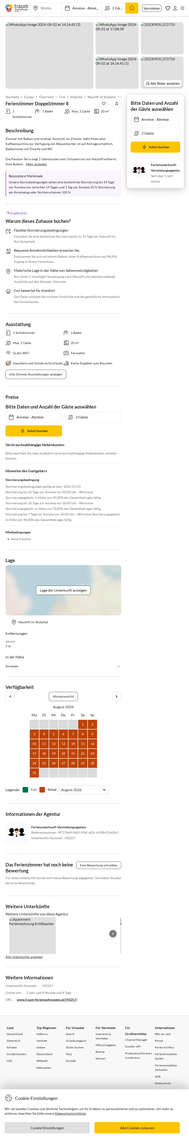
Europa (29, 97)
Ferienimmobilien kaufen (166, 1056)
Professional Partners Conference (138, 1055)
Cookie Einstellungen (47, 1128)
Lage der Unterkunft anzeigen (63, 590)
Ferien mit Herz (164, 1047)
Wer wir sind (163, 1034)
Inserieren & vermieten (103, 1036)
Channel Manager (136, 1039)
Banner (100, 1051)
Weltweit (42, 1060)
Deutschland (15, 1034)
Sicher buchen (75, 1047)
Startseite (12, 97)
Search (70, 1034)
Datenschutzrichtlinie (70, 1113)
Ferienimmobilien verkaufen (166, 1067)
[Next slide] (113, 933)
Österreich (46, 97)
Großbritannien (17, 1054)
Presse (159, 1040)
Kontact (101, 1058)
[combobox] (61, 789)
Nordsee (41, 1040)
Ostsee (40, 1047)
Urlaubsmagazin (76, 1040)
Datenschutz (163, 1083)
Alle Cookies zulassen (137, 1128)
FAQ (69, 1054)
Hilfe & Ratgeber (106, 1045)
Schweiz (12, 1047)
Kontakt (71, 1060)
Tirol (62, 97)
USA (9, 1060)
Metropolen (43, 1067)
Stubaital (76, 97)
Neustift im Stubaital (102, 97)
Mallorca (42, 1034)
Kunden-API (133, 1046)
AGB (158, 1076)
